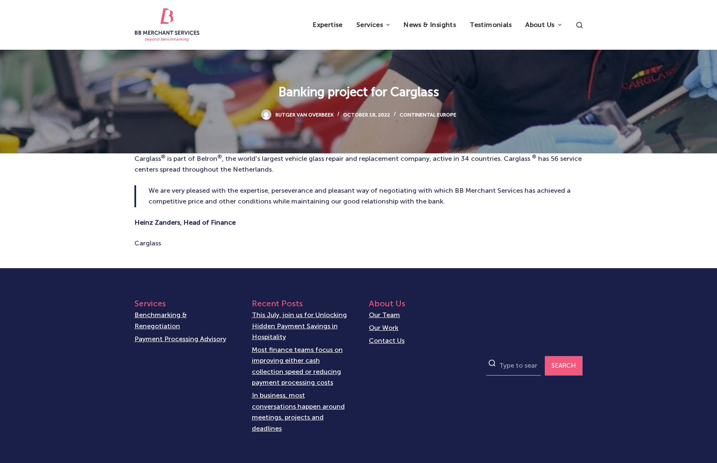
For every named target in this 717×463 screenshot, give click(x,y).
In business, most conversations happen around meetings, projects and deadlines (298, 411)
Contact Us (387, 340)
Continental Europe (428, 115)
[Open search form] (579, 25)
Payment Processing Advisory (180, 339)
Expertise (327, 25)
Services (369, 25)
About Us (539, 25)
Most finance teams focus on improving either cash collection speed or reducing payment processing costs (297, 366)
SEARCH (563, 365)
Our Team (384, 315)
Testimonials (491, 25)
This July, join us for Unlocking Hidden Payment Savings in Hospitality (299, 326)
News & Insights (429, 25)
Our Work (383, 328)
